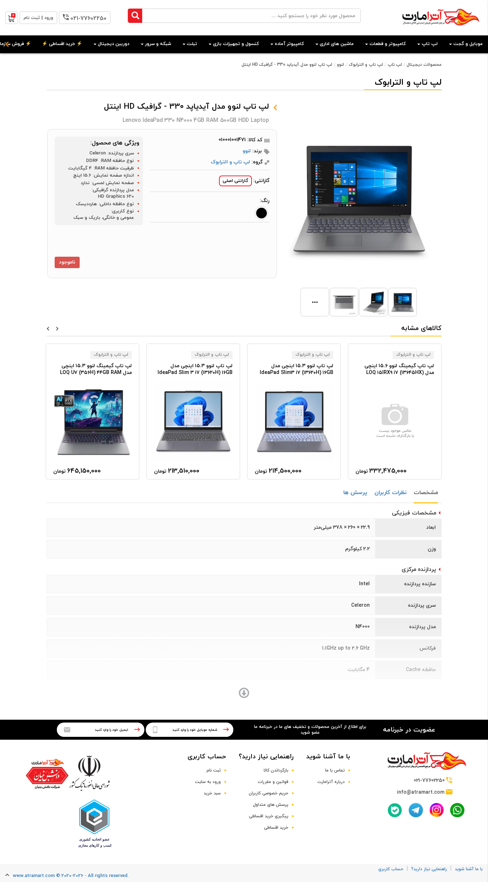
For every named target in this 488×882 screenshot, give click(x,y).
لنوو (340, 65)
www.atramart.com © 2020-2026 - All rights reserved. (71, 876)
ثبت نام (213, 770)
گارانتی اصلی (235, 181)
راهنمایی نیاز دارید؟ (266, 756)
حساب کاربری (207, 756)
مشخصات (426, 493)
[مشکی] (261, 213)
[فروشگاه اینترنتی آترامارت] (440, 29)
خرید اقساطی (276, 828)
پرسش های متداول (270, 805)
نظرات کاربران (390, 493)
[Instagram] (436, 810)
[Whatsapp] (457, 810)
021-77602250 (88, 19)
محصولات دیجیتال (424, 65)
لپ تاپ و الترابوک (366, 65)
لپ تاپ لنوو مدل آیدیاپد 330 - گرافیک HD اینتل (286, 65)
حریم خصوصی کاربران (268, 793)
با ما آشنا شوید (328, 756)
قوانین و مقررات (273, 782)
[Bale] (395, 810)
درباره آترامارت (331, 782)
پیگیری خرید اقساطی (268, 816)
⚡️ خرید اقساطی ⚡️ (62, 44)
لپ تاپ (395, 65)
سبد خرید (212, 793)
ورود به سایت (208, 782)
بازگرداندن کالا (276, 770)
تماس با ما (335, 770)
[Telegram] (416, 810)
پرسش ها (355, 493)
